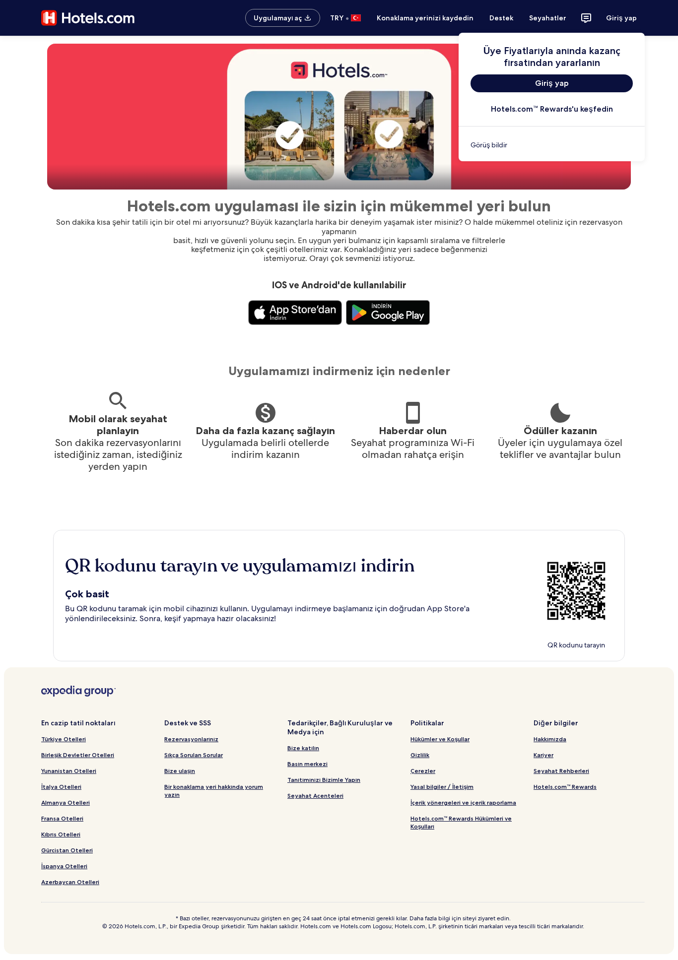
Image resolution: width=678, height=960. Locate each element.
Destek (501, 17)
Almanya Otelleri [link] (65, 802)
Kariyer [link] (543, 755)
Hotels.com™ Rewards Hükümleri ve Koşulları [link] (461, 822)
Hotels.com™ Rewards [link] (565, 786)
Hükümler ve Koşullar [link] (440, 739)
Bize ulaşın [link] (179, 770)
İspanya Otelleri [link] (64, 866)
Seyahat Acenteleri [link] (315, 795)
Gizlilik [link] (419, 755)
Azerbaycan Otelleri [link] (70, 882)
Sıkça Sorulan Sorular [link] (193, 755)
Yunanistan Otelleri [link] (68, 770)
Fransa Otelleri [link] (62, 818)
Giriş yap (621, 17)
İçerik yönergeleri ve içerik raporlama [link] (463, 802)
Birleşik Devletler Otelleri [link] (77, 755)
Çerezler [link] (422, 770)
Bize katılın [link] (303, 748)
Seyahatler (547, 17)
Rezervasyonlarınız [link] (191, 739)
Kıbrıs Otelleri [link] (60, 834)
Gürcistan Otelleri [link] (67, 850)
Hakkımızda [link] (550, 739)
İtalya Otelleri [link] (61, 786)
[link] (552, 144)
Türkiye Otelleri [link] (63, 739)
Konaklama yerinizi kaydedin (425, 17)
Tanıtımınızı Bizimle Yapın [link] (323, 779)
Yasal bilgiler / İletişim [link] (442, 786)
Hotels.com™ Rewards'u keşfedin (552, 109)
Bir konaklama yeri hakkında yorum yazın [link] (213, 790)
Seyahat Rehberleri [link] (561, 770)
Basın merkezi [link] (307, 764)
